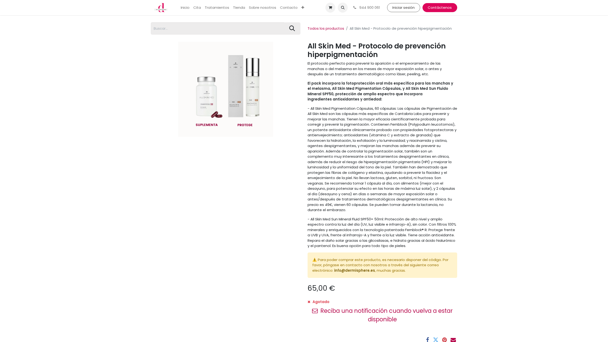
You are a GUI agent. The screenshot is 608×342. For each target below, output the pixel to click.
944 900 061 (369, 7)
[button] (343, 8)
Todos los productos (326, 28)
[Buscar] (292, 28)
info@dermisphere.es (354, 270)
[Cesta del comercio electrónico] (330, 8)
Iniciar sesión (403, 7)
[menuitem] (185, 7)
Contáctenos (440, 7)
